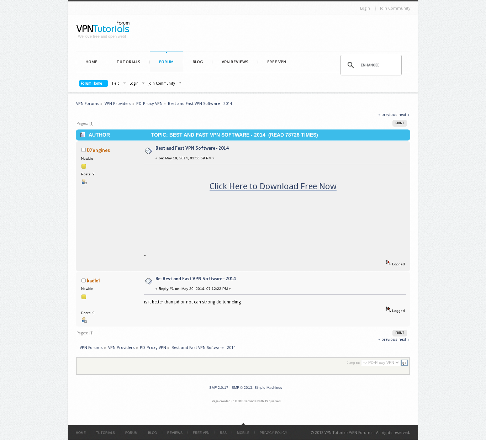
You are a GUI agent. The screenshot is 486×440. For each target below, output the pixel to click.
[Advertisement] (273, 35)
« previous (387, 114)
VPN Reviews (235, 61)
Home (91, 61)
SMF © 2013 (242, 387)
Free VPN (276, 61)
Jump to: (353, 363)
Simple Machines (268, 387)
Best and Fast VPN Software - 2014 (191, 148)
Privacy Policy (273, 433)
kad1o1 (93, 280)
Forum (166, 61)
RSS (223, 433)
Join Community (395, 8)
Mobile (243, 433)
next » (404, 114)
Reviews (175, 433)
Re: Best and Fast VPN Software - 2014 (195, 279)
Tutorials (128, 61)
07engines (98, 150)
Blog (197, 61)
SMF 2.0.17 (218, 387)
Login (365, 8)
